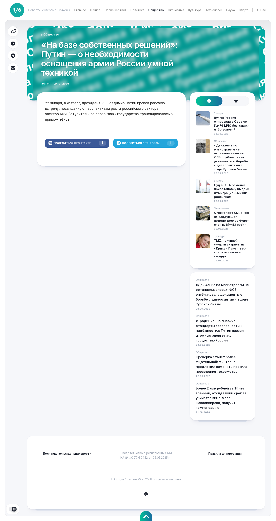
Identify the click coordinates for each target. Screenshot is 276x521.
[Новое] (209, 101)
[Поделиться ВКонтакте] (13, 44)
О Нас (261, 10)
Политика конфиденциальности (67, 453)
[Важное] (235, 101)
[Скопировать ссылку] (13, 31)
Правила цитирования (225, 453)
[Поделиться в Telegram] (13, 56)
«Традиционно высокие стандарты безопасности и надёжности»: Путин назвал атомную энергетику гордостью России (220, 330)
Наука (230, 10)
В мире (95, 10)
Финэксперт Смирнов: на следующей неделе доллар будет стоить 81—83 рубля (231, 219)
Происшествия (115, 10)
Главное (80, 10)
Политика (137, 10)
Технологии (213, 10)
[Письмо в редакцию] (146, 494)
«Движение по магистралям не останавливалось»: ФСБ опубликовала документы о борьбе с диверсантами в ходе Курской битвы (231, 157)
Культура (194, 10)
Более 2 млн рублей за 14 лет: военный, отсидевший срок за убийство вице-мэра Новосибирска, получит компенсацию (221, 398)
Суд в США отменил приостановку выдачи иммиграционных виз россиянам (231, 191)
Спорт (243, 10)
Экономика (176, 10)
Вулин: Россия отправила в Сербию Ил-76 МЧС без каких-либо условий (231, 124)
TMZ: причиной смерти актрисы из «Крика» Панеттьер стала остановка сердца (230, 248)
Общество (156, 10)
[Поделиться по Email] (13, 68)
